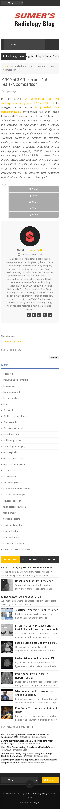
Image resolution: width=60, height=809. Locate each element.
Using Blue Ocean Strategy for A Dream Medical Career (27, 747)
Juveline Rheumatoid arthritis (17, 489)
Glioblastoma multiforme (15, 416)
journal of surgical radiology (17, 549)
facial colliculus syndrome (16, 507)
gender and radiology (13, 525)
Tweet (35, 189)
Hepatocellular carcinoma (15, 464)
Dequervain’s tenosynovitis (16, 380)
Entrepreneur (9, 386)
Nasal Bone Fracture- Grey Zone (34, 581)
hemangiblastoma (12, 531)
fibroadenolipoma (12, 519)
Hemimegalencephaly (13, 458)
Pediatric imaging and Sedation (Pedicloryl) (27, 567)
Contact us (52, 780)
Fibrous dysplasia (12, 398)
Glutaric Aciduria (11, 434)
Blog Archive (49, 559)
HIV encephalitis (11, 452)
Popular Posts (10, 559)
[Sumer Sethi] (29, 315)
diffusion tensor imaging (15, 495)
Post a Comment (13, 341)
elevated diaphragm (13, 501)
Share (35, 195)
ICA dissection (10, 476)
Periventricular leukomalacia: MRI (35, 658)
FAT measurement (12, 392)
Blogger (36, 802)
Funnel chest (9, 404)
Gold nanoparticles (12, 440)
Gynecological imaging (14, 446)
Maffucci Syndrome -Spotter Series (36, 610)
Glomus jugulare (11, 422)
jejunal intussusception (14, 543)
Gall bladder (9, 410)
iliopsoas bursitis (11, 537)
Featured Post (29, 559)
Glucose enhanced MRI (14, 428)
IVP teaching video (12, 483)
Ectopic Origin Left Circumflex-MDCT (36, 642)
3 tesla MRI (9, 374)
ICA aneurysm (10, 470)
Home (5, 66)
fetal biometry (10, 513)
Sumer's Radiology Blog (36, 793)
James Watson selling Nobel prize (21, 596)
